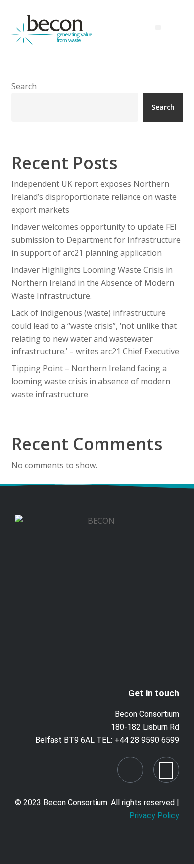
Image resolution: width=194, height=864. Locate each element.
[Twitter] (166, 770)
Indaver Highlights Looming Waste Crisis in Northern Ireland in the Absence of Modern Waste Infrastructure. (92, 282)
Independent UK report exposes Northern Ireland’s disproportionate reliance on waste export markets (94, 196)
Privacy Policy (154, 815)
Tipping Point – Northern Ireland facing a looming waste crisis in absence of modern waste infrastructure (90, 381)
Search (24, 86)
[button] (158, 27)
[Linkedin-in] (130, 770)
